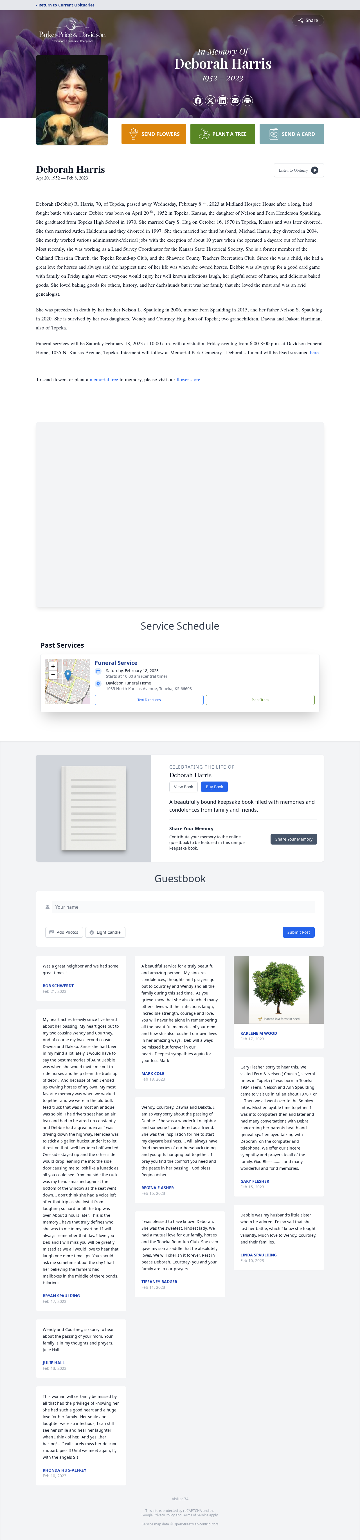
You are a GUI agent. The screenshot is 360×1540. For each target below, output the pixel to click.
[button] (67, 675)
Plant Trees (260, 699)
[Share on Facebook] (198, 101)
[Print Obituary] (247, 101)
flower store (188, 379)
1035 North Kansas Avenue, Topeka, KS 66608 (149, 688)
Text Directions (149, 699)
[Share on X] (210, 101)
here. (315, 352)
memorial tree (104, 379)
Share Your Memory (293, 839)
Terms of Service (195, 1515)
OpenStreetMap (186, 1524)
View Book (183, 786)
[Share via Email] (235, 101)
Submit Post (298, 932)
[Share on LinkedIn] (223, 101)
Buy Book (214, 786)
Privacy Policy (164, 1515)
